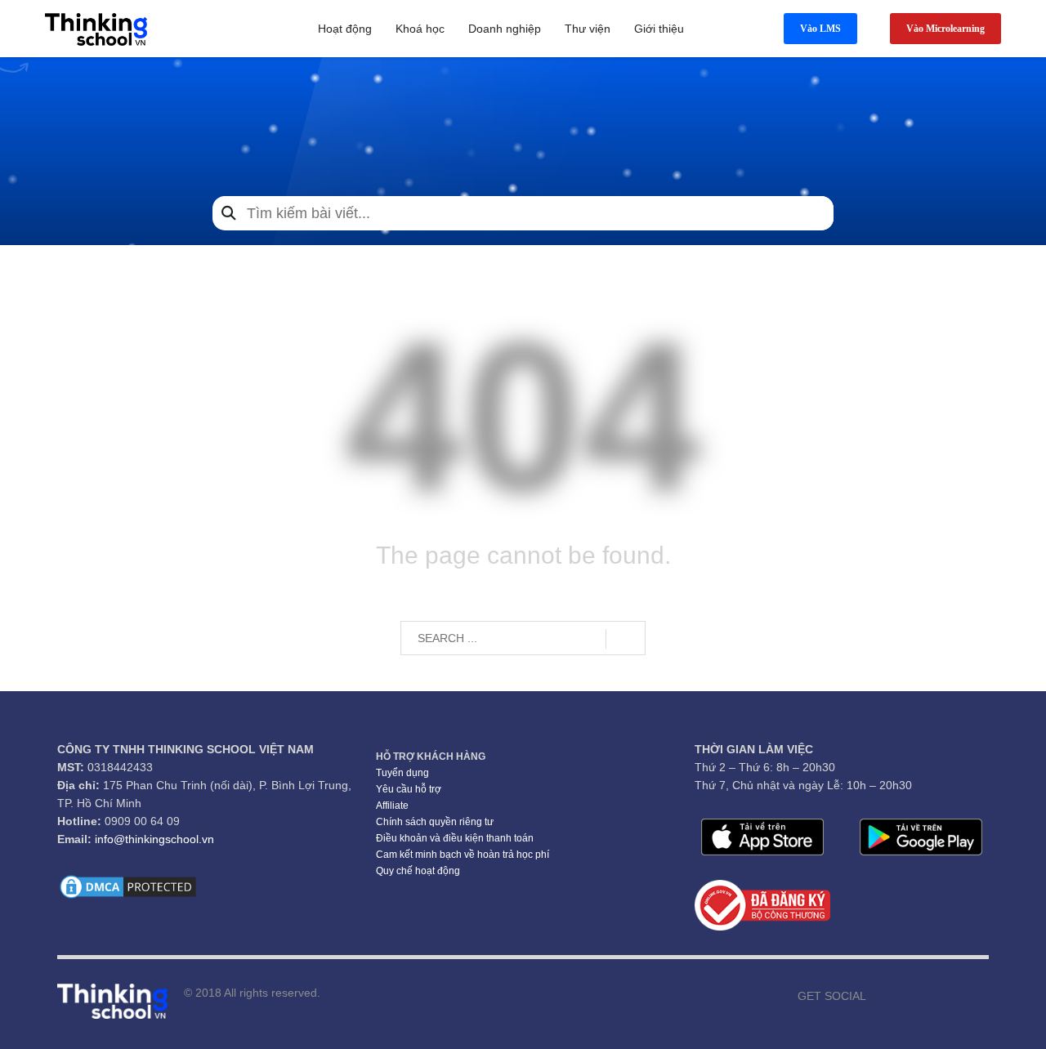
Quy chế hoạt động (418, 871)
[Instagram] (927, 996)
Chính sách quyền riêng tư (435, 822)
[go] (626, 639)
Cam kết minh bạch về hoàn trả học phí (462, 854)
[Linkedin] (976, 996)
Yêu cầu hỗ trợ (408, 789)
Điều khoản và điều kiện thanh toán (455, 838)
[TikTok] (952, 996)
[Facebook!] (878, 996)
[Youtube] (903, 996)
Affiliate (392, 805)
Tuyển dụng (402, 773)
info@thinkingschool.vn (154, 839)
